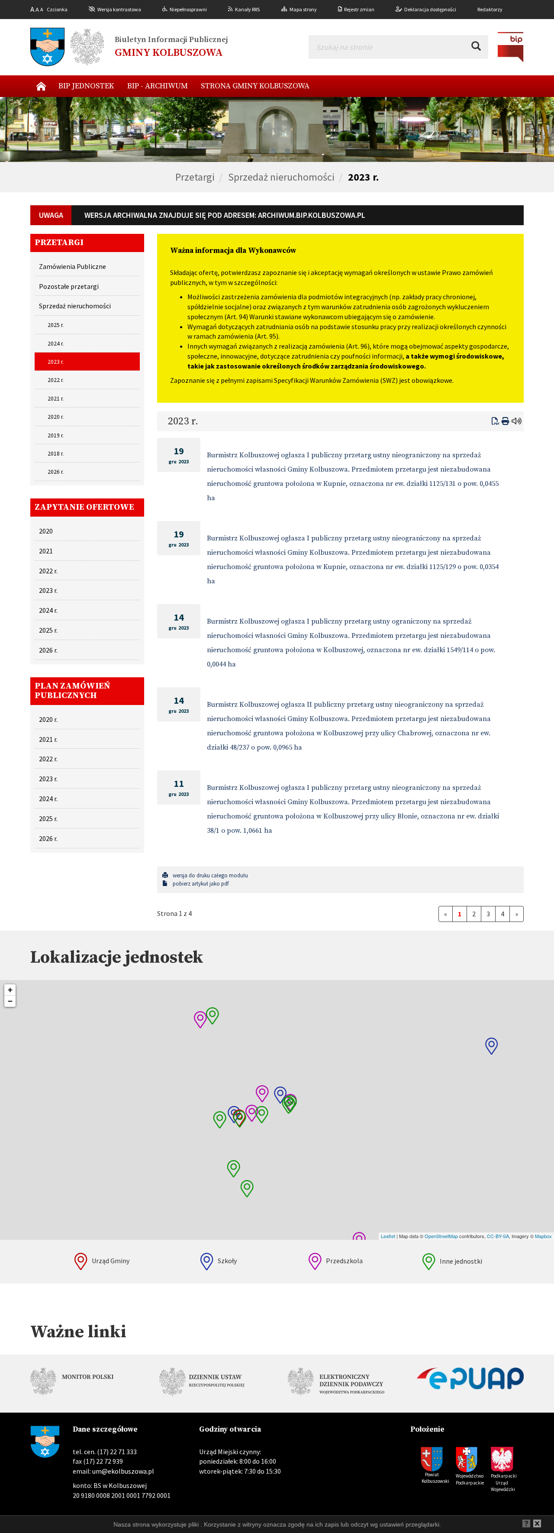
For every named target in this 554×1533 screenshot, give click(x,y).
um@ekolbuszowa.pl (123, 1471)
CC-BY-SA (498, 1235)
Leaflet (388, 1235)
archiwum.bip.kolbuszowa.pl (311, 215)
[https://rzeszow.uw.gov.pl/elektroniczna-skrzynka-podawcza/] (341, 1383)
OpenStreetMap (441, 1235)
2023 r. (363, 177)
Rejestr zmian (359, 9)
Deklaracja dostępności (430, 9)
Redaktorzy (489, 9)
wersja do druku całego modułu (209, 875)
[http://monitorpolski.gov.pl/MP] (84, 1383)
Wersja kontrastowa (119, 9)
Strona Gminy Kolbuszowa (255, 86)
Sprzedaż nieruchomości (281, 177)
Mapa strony (303, 9)
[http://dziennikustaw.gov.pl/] (213, 1383)
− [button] (10, 1001)
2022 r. (56, 380)
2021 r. (56, 398)
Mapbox (543, 1235)
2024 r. (56, 343)
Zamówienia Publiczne (72, 266)
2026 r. (56, 471)
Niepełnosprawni (188, 9)
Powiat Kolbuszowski (435, 1478)
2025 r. (56, 325)
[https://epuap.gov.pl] (470, 1378)
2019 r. (56, 435)
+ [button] (10, 989)
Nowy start (41, 86)
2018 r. (56, 453)
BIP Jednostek (86, 86)
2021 (46, 551)
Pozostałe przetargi (69, 286)
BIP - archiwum (157, 86)
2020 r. (56, 416)
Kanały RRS (247, 9)
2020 (46, 531)
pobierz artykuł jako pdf (200, 883)
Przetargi (195, 177)
